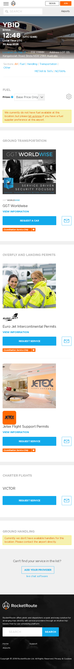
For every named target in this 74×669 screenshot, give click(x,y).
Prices (7, 97)
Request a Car (29, 220)
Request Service (29, 341)
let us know (35, 116)
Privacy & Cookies (63, 658)
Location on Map (13, 52)
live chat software (37, 576)
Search (50, 631)
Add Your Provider (37, 569)
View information (16, 211)
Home (5, 643)
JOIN (66, 3)
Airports (65, 11)
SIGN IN (52, 3)
